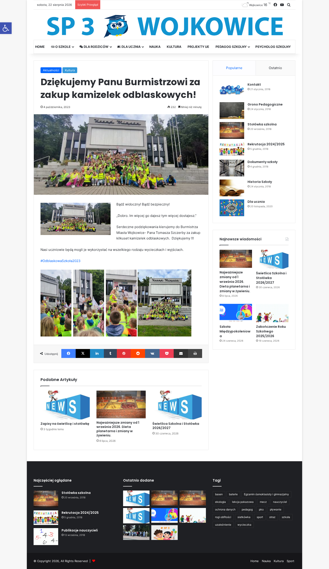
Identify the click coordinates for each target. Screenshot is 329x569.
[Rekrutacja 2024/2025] (232, 149)
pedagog (247, 509)
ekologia (220, 501)
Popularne (234, 68)
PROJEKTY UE (198, 47)
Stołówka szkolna (262, 124)
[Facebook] (68, 353)
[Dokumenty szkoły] (232, 168)
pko (261, 509)
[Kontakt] (232, 90)
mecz (263, 501)
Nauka (154, 47)
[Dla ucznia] (232, 207)
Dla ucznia (131, 47)
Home (40, 47)
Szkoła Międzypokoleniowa (235, 331)
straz (272, 517)
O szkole (63, 47)
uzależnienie (223, 524)
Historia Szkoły (260, 182)
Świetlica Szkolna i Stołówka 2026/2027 (175, 425)
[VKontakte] (152, 353)
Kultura (174, 47)
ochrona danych (225, 509)
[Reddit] (138, 353)
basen (219, 494)
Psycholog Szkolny (273, 47)
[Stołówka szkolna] (232, 130)
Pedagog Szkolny (231, 47)
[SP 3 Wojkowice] (164, 26)
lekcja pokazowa (243, 501)
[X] (83, 353)
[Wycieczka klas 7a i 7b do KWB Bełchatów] (136, 532)
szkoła (286, 517)
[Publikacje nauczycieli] (46, 536)
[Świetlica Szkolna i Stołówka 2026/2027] (177, 405)
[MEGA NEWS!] (164, 532)
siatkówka (243, 517)
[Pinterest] (124, 353)
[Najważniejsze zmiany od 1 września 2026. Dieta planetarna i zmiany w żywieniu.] (121, 404)
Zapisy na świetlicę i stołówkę (65, 423)
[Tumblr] (110, 353)
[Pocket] (167, 353)
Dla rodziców (96, 47)
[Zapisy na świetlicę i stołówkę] (65, 405)
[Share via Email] (181, 353)
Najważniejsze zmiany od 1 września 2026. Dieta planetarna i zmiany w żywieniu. (117, 429)
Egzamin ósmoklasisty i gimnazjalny (266, 494)
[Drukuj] (195, 353)
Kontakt (254, 84)
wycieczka (244, 524)
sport (260, 517)
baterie (233, 494)
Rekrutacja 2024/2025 (266, 144)
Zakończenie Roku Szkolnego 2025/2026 (271, 331)
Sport (290, 561)
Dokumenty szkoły (263, 162)
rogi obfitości (223, 517)
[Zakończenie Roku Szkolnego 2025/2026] (272, 313)
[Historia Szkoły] (232, 188)
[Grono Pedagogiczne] (232, 110)
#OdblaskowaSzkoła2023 (61, 261)
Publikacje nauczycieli (80, 530)
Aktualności (51, 70)
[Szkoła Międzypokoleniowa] (236, 313)
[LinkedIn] (97, 353)
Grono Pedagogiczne (265, 104)
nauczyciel (280, 501)
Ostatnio (275, 68)
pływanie (275, 509)
